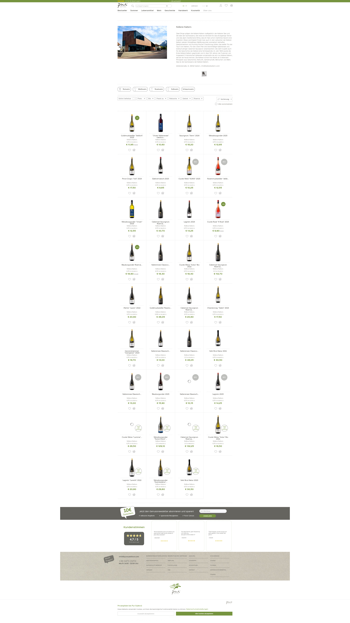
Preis (140, 98)
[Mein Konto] (220, 5)
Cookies (213, 560)
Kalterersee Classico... (160, 265)
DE (183, 6)
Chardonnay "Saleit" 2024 (218, 308)
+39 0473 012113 (127, 560)
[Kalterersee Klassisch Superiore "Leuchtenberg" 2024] (160, 338)
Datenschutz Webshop (154, 565)
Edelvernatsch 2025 (160, 179)
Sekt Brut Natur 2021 (218, 351)
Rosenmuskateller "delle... (218, 179)
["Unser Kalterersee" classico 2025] (160, 123)
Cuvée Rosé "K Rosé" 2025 (218, 222)
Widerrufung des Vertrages (177, 556)
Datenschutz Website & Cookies (218, 572)
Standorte (192, 560)
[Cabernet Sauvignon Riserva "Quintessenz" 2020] (218, 252)
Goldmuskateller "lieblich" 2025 (132, 136)
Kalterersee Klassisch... (160, 351)
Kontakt (192, 570)
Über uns (171, 560)
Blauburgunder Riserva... (132, 265)
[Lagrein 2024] (189, 209)
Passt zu (160, 98)
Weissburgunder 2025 (218, 136)
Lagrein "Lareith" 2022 (132, 480)
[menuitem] (220, 5)
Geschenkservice (152, 560)
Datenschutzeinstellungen (197, 609)
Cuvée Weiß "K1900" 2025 (189, 179)
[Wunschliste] (226, 5)
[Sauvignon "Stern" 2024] (189, 123)
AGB (169, 570)
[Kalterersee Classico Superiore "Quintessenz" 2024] (160, 252)
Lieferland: (194, 6)
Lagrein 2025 (218, 394)
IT (186, 6)
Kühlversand (214, 556)
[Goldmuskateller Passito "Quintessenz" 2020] (160, 295)
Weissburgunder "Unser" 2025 (132, 223)
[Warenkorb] (232, 5)
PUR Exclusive (172, 565)
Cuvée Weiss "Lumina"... (132, 437)
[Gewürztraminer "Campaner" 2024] (132, 338)
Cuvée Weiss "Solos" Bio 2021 (218, 438)
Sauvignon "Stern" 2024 (189, 136)
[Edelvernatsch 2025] (160, 166)
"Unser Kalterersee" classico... (160, 136)
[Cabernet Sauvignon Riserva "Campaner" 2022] (189, 295)
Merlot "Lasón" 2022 (132, 308)
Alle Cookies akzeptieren (204, 614)
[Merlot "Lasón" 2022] (132, 295)
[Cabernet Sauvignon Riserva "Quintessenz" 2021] (160, 209)
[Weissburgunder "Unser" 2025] (132, 209)
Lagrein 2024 (189, 222)
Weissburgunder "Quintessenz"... (161, 481)
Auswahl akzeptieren (145, 614)
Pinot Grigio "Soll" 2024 (132, 179)
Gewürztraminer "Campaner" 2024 (132, 352)
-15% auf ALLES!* (176, 1)
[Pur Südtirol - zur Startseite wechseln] (123, 5)
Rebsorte (173, 98)
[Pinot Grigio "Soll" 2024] (132, 166)
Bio (149, 98)
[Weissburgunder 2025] (218, 123)
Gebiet (185, 98)
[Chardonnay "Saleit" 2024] (218, 295)
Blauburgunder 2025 (160, 394)
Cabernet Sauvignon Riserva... (160, 223)
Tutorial (213, 565)
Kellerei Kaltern (132, 140)
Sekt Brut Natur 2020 (189, 480)
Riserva (197, 98)
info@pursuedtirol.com (129, 556)
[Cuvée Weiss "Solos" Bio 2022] (189, 252)
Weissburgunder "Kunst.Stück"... (161, 438)
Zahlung (192, 556)
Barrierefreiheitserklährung (156, 556)
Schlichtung (193, 565)
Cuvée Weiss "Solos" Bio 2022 (189, 266)
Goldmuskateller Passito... (161, 308)
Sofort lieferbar (125, 98)
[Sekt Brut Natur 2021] (218, 338)
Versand (149, 570)
